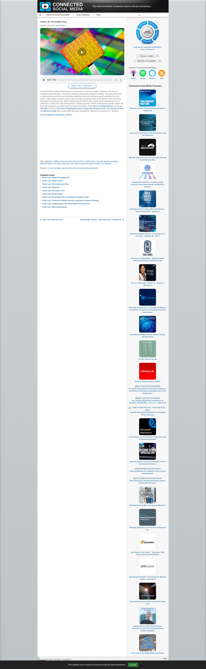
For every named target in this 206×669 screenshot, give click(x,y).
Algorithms (49, 161)
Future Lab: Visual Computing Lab (55, 178)
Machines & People (111, 161)
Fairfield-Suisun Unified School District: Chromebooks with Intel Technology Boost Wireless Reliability (148, 628)
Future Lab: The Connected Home (55, 184)
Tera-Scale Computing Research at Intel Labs (74, 108)
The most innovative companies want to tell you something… (122, 6)
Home (40, 15)
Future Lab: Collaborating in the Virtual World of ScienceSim (66, 204)
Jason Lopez (60, 25)
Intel (63, 168)
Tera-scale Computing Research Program (85, 163)
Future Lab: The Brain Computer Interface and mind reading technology (70, 200)
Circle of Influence (83, 15)
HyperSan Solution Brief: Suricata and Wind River (147, 505)
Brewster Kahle (99, 108)
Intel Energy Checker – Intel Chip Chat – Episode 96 (100, 220)
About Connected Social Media (58, 15)
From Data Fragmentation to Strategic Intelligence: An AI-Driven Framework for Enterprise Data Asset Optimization (147, 310)
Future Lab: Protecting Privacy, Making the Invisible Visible (65, 197)
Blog (98, 15)
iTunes (133, 78)
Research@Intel (92, 168)
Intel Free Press (78, 161)
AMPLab (57, 161)
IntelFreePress (90, 161)
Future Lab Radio (54, 168)
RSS (161, 78)
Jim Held (43, 108)
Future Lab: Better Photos (52, 194)
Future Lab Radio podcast (103, 106)
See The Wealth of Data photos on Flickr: (56, 115)
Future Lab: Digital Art (51, 187)
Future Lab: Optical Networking (54, 207)
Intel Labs (81, 168)
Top (165, 658)
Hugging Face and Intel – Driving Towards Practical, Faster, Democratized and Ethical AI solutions (147, 184)
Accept (133, 665)
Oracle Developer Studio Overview (147, 381)
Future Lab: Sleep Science (52, 181)
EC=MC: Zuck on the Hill (148, 359)
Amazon (152, 78)
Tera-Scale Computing (61, 163)
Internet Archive (117, 108)
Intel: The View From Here (53, 220)
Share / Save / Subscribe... (82, 86)
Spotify (142, 78)
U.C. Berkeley (106, 163)
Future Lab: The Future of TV (53, 191)
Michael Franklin (50, 111)
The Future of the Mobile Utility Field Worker (147, 653)
